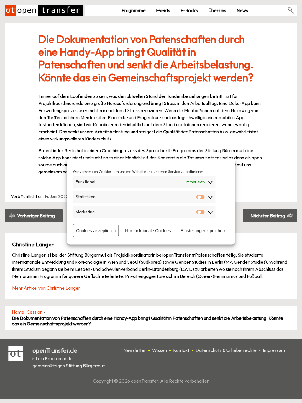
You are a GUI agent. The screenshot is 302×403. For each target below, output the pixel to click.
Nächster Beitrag (267, 216)
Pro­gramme (134, 10)
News (242, 10)
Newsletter (134, 350)
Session (34, 312)
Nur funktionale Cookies (148, 230)
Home (18, 312)
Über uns (217, 10)
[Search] (291, 10)
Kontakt (181, 350)
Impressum (274, 350)
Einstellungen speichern (203, 230)
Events (163, 10)
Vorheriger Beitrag (36, 216)
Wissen (159, 350)
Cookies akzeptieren (96, 230)
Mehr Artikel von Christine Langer (46, 288)
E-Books (189, 10)
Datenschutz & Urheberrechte (226, 350)
